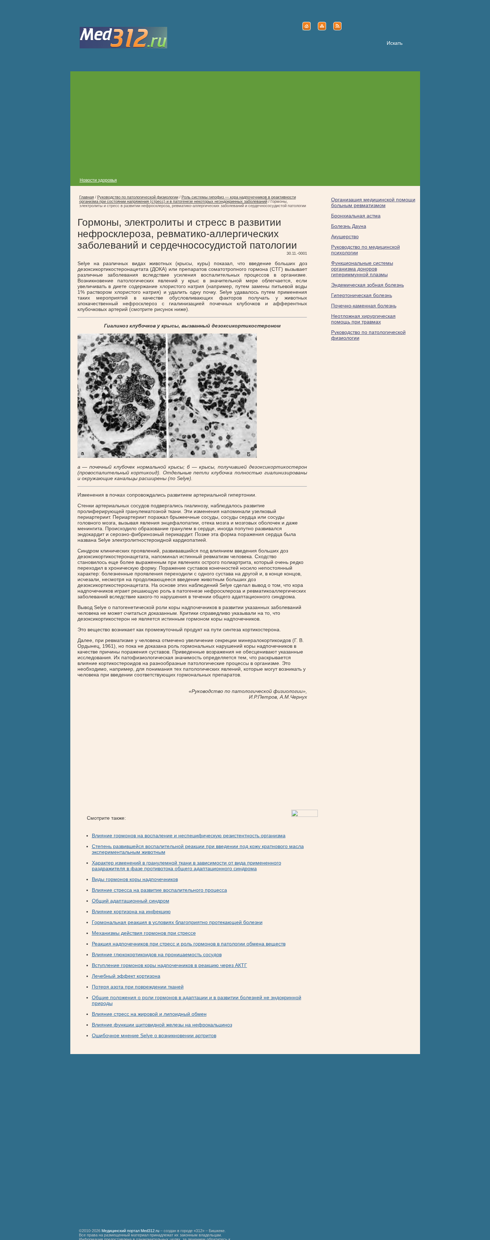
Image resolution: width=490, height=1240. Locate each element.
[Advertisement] (245, 121)
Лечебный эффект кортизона (126, 976)
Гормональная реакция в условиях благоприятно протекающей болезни (177, 922)
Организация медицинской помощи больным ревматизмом (373, 202)
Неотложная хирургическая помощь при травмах (363, 319)
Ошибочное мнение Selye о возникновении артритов (154, 1035)
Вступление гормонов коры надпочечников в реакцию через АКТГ (169, 965)
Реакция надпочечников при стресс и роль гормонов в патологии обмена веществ (189, 944)
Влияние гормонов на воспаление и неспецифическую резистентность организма (189, 835)
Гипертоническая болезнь (361, 295)
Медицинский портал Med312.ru (130, 1231)
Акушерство (345, 236)
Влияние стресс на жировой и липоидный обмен (149, 1014)
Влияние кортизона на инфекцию (131, 911)
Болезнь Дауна (348, 226)
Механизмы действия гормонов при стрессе (144, 933)
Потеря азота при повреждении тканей (138, 987)
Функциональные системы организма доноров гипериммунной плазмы (362, 268)
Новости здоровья (98, 180)
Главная (86, 197)
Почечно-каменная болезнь (363, 305)
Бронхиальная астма (356, 216)
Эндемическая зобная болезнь (367, 285)
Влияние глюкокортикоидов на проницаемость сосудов (157, 954)
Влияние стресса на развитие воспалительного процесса (159, 890)
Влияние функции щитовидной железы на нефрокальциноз (162, 1025)
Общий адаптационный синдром (130, 901)
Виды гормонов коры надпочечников (135, 879)
